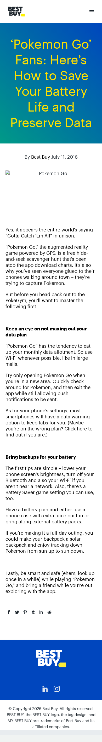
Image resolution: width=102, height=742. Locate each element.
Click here (76, 429)
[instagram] (57, 689)
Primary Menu (92, 12)
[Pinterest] (25, 612)
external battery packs (56, 522)
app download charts (48, 265)
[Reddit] (49, 612)
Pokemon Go (21, 247)
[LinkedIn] (41, 612)
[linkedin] (45, 689)
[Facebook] (9, 612)
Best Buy (40, 157)
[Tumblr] (33, 612)
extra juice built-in (63, 516)
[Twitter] (17, 612)
